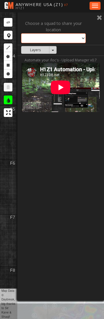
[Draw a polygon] (8, 56)
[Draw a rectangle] (8, 65)
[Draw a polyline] (8, 47)
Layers (35, 49)
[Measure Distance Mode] (8, 22)
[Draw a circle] (8, 73)
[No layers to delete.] (8, 87)
